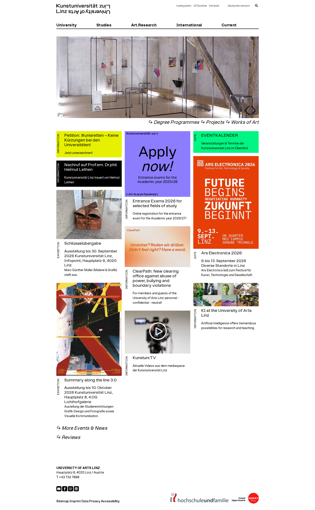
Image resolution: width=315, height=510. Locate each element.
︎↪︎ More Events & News (82, 428)
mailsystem (183, 6)
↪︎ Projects (213, 122)
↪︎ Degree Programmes (174, 122)
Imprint (75, 501)
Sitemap (62, 501)
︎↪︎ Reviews (68, 437)
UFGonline (200, 6)
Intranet (214, 6)
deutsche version (239, 6)
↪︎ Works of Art (242, 122)
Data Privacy (90, 501)
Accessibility (110, 501)
